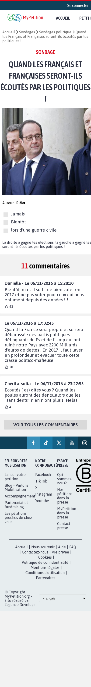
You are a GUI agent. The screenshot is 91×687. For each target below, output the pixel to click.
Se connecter (78, 5)
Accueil (63, 18)
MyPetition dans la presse (66, 513)
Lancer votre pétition (15, 476)
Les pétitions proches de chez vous (18, 517)
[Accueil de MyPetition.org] (25, 18)
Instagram (43, 494)
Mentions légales (45, 567)
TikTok (41, 481)
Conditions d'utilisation (45, 573)
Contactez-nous (35, 552)
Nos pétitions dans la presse (64, 495)
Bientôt (18, 221)
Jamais (18, 213)
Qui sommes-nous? (65, 478)
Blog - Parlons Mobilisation (16, 487)
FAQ (72, 547)
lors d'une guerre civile (34, 230)
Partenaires (45, 578)
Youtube (42, 501)
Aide (62, 547)
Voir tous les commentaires (45, 424)
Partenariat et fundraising (16, 504)
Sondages (27, 32)
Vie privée (60, 552)
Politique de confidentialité (45, 562)
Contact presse (63, 525)
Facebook (43, 474)
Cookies (45, 557)
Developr (27, 604)
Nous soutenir (43, 547)
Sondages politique (55, 32)
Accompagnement (20, 496)
